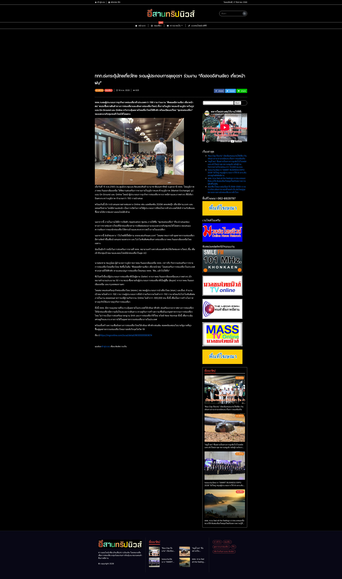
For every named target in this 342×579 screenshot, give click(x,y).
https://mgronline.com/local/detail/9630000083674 (126, 335)
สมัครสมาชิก (115, 2)
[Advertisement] (171, 52)
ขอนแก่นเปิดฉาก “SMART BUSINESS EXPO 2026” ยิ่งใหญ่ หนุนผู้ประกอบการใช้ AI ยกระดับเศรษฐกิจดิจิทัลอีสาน (227, 173)
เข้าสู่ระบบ (101, 2)
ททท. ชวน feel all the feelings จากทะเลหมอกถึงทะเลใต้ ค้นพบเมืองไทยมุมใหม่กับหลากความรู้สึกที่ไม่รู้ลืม (227, 181)
